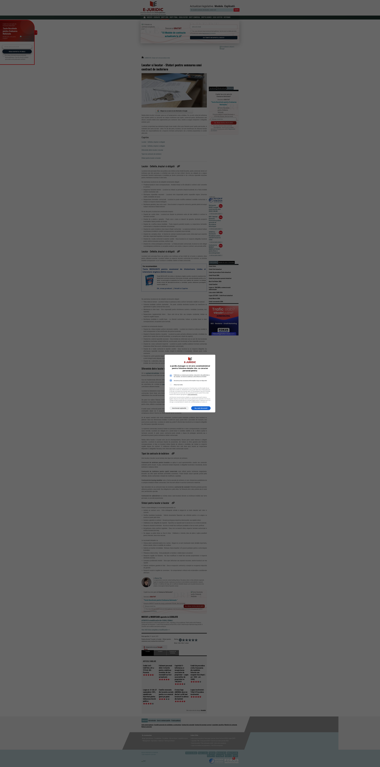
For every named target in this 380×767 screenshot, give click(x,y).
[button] (190, 384)
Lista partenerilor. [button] (193, 394)
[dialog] (190, 383)
